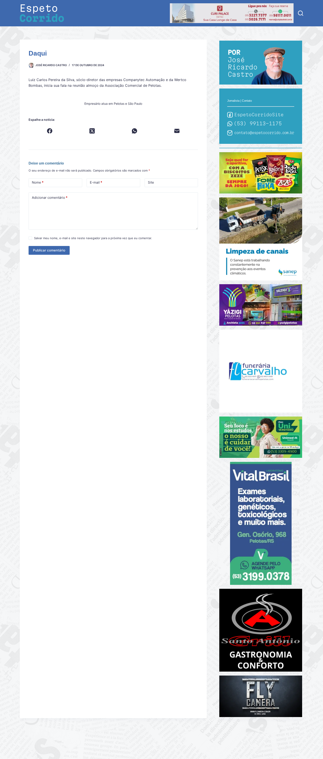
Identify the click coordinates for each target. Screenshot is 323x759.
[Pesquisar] (300, 13)
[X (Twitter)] (92, 130)
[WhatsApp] (134, 130)
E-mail (96, 182)
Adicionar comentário (49, 197)
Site (151, 182)
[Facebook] (50, 130)
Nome (38, 182)
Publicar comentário (49, 250)
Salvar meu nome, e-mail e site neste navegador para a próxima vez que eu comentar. (93, 238)
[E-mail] (177, 130)
